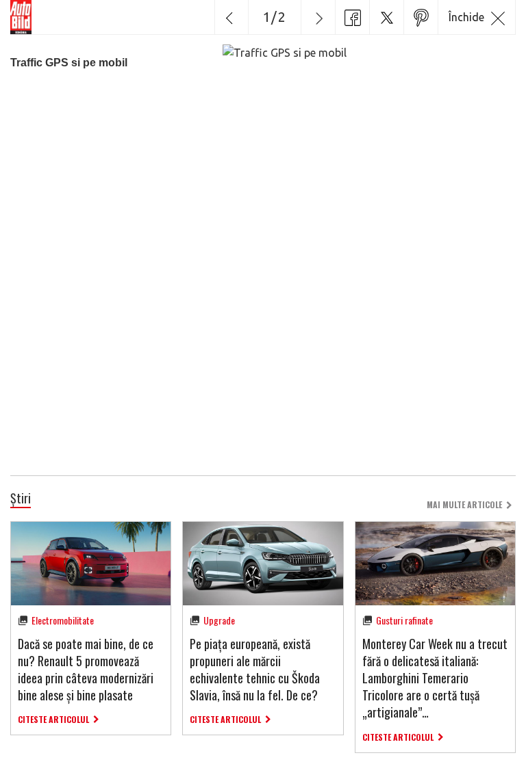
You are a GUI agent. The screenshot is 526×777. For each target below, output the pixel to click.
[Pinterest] (420, 17)
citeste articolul (53, 719)
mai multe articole (464, 504)
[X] (386, 17)
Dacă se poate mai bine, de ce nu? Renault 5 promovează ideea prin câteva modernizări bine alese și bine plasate (85, 669)
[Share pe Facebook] (352, 17)
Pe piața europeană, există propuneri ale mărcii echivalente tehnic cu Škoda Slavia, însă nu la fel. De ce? (255, 669)
